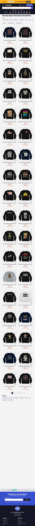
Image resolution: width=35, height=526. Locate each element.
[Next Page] (24, 393)
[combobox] (16, 8)
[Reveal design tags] (15, 38)
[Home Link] (8, 5)
